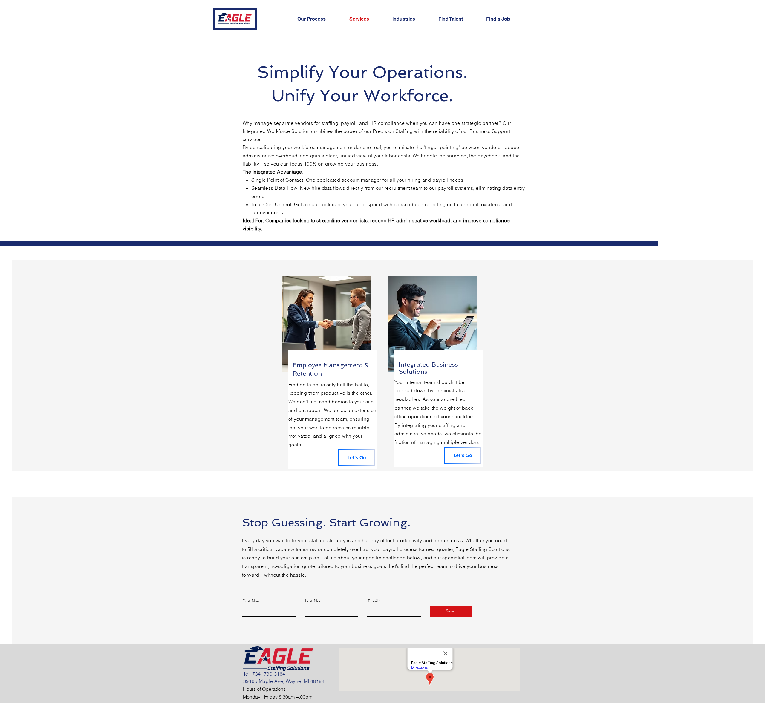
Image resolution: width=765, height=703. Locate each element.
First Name (252, 601)
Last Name (315, 601)
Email (373, 601)
